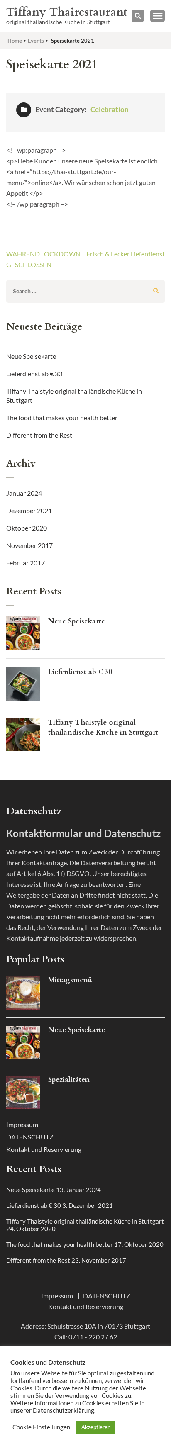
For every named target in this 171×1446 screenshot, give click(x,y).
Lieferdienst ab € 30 (34, 373)
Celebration (109, 109)
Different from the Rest (39, 435)
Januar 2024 (24, 493)
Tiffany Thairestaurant (66, 12)
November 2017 (29, 545)
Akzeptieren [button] (95, 1427)
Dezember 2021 (29, 510)
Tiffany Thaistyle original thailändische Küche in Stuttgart (103, 727)
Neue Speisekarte (31, 356)
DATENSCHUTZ (30, 1137)
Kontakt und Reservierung (43, 1149)
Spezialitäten (69, 1079)
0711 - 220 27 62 (92, 1337)
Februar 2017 (25, 563)
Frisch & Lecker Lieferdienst (125, 254)
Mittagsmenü (70, 980)
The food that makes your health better (61, 417)
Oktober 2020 (26, 528)
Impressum (22, 1124)
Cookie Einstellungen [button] (41, 1427)
